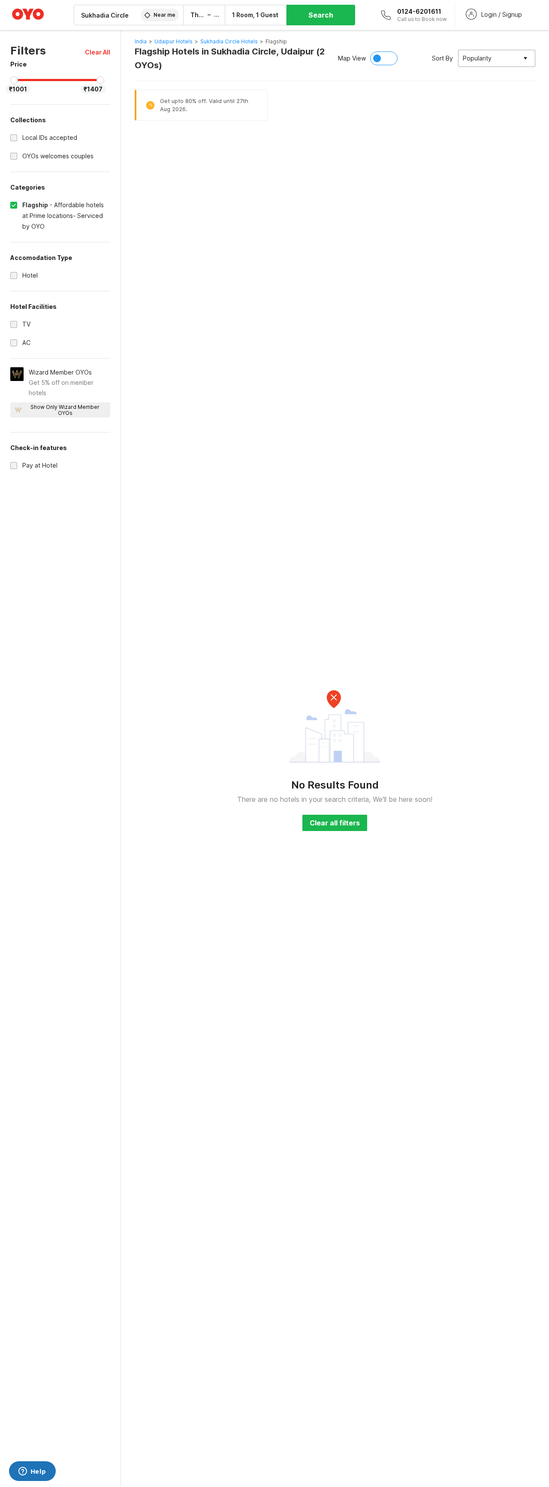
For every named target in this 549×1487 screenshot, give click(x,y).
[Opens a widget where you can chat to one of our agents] (32, 1472)
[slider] (14, 80)
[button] (97, 52)
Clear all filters (335, 823)
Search (320, 15)
